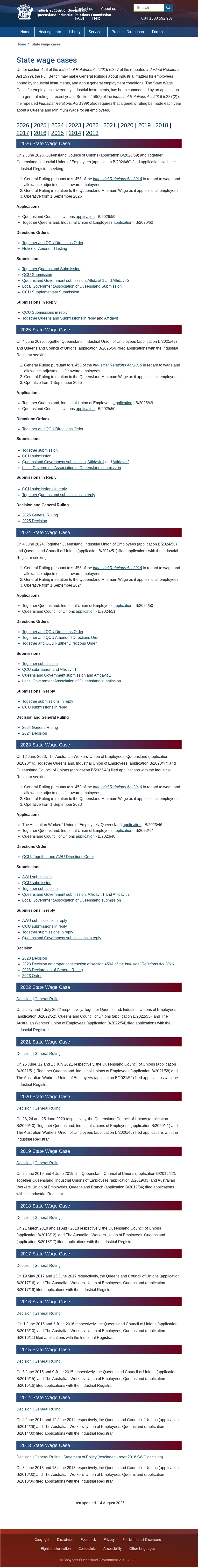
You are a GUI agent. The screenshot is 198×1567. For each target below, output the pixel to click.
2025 (40, 125)
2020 (127, 125)
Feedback (88, 1539)
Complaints (87, 1548)
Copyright (42, 1539)
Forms (157, 32)
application (85, 217)
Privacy (109, 1539)
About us (108, 9)
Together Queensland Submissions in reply (59, 318)
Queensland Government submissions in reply (61, 938)
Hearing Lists (49, 32)
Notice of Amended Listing (44, 248)
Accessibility (112, 1548)
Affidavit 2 (121, 280)
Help (96, 18)
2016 (40, 133)
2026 (22, 125)
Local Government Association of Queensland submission (71, 468)
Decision (24, 999)
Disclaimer (65, 1539)
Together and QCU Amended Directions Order (61, 637)
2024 (57, 125)
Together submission (40, 450)
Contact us (84, 9)
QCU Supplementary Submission (50, 292)
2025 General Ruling (40, 515)
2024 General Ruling (40, 727)
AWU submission (37, 877)
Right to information (56, 1548)
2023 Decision (34, 958)
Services (96, 32)
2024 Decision (34, 733)
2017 (22, 133)
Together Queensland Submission (51, 269)
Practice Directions (128, 32)
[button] (168, 8)
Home (25, 32)
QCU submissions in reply (44, 489)
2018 (162, 125)
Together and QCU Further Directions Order (59, 643)
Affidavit (111, 318)
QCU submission (37, 456)
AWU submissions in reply (44, 920)
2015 (57, 133)
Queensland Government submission (54, 280)
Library (75, 32)
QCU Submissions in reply (45, 312)
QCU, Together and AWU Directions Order (58, 857)
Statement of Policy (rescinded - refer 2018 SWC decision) (113, 1457)
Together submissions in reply (47, 701)
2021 (109, 125)
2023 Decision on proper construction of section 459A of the (98, 964)
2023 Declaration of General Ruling (52, 970)
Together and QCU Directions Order (52, 243)
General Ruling (48, 999)
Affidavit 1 (95, 280)
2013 (92, 133)
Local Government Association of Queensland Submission (72, 286)
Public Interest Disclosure (141, 1539)
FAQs (80, 18)
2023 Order (32, 976)
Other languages (142, 1548)
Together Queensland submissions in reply (58, 495)
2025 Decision (34, 521)
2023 (75, 125)
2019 (144, 125)
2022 (92, 125)
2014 (75, 133)
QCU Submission (37, 275)
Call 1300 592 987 (157, 18)
